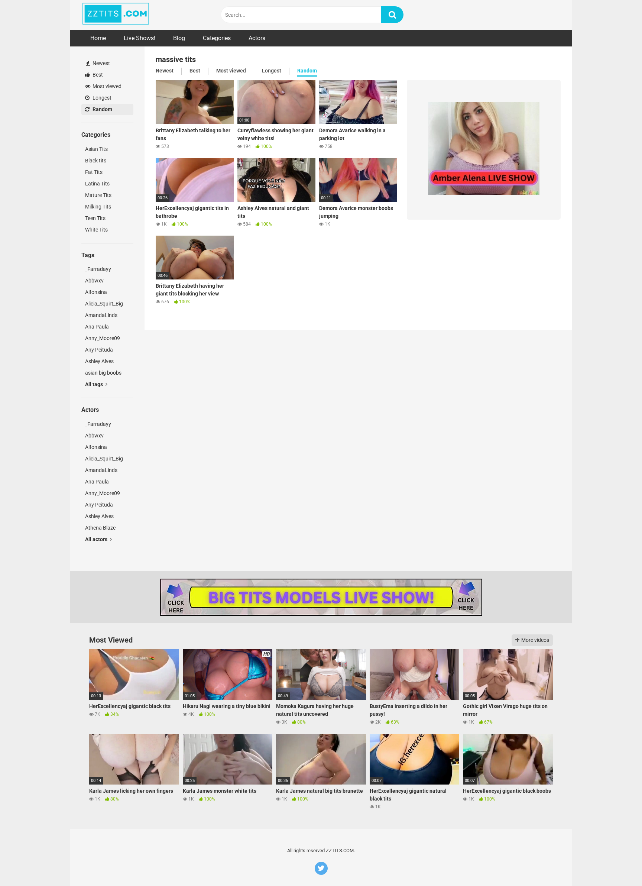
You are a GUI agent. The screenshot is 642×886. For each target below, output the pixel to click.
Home (98, 38)
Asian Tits (96, 149)
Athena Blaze (100, 528)
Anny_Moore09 (102, 338)
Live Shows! (139, 38)
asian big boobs (103, 373)
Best (97, 75)
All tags (94, 384)
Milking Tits (98, 207)
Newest (100, 63)
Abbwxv (94, 281)
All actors (96, 539)
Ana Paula (97, 327)
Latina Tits (97, 184)
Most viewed (106, 86)
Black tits (95, 161)
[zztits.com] (115, 15)
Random (101, 109)
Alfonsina (96, 292)
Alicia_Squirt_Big (104, 304)
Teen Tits (95, 218)
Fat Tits (94, 172)
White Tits (96, 230)
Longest (101, 98)
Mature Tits (98, 195)
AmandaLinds (101, 315)
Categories (217, 38)
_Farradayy (98, 269)
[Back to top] (617, 863)
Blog (179, 38)
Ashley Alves (99, 361)
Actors (257, 38)
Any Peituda (99, 350)
